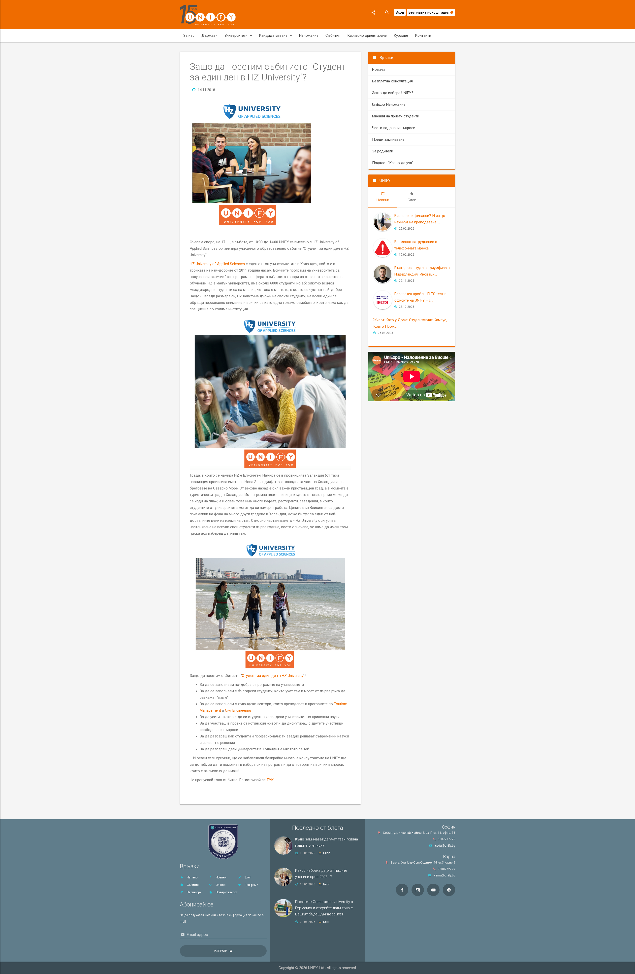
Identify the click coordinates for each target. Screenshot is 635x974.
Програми (251, 885)
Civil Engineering (238, 710)
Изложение (308, 35)
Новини (378, 69)
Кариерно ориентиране (367, 35)
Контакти (423, 35)
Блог (247, 877)
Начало (191, 877)
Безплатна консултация (429, 12)
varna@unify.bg (444, 875)
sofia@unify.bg (445, 845)
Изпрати (220, 951)
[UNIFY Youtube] (433, 890)
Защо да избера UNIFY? (392, 93)
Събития (332, 35)
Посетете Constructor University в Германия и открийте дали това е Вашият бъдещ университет (324, 908)
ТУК (270, 780)
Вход (400, 12)
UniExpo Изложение (389, 104)
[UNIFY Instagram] (418, 890)
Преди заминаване (388, 139)
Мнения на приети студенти (395, 116)
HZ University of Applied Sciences (217, 264)
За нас (188, 35)
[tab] (382, 197)
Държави (209, 35)
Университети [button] (236, 35)
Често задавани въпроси (393, 128)
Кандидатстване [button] (273, 35)
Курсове (401, 35)
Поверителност (226, 892)
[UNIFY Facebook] (402, 890)
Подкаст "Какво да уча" (392, 163)
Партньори (193, 892)
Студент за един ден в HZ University (272, 675)
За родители (382, 151)
